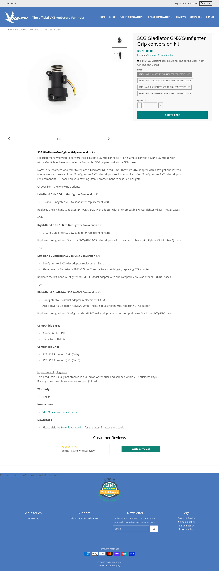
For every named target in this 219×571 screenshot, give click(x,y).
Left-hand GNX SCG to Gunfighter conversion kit (164, 74)
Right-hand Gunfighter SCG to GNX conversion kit (165, 93)
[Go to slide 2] (60, 139)
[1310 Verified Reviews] (109, 502)
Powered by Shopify (109, 565)
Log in (178, 3)
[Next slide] (108, 138)
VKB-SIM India (114, 562)
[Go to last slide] (9, 138)
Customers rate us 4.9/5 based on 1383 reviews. (29, 475)
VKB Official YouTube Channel (60, 412)
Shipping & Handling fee (160, 55)
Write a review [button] (141, 449)
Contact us (32, 518)
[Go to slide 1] (57, 139)
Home (9, 30)
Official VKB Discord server (84, 518)
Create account (190, 3)
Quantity (141, 100)
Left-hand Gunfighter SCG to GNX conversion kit (164, 87)
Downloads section (72, 427)
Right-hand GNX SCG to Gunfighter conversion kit (165, 80)
